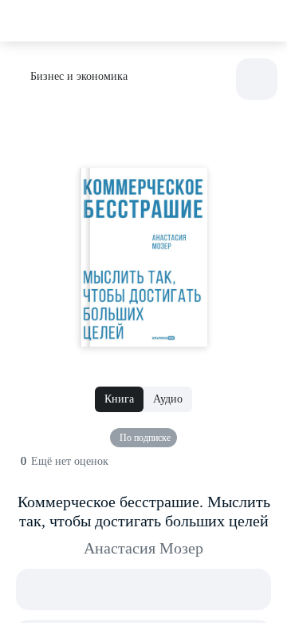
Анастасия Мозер (143, 548)
